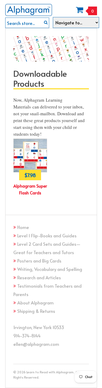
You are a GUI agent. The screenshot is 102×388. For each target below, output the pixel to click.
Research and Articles (39, 277)
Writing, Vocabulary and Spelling (49, 269)
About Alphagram (35, 302)
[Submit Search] (45, 22)
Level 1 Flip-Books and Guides (47, 235)
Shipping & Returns (36, 311)
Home (23, 227)
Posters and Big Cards (39, 261)
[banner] (28, 8)
